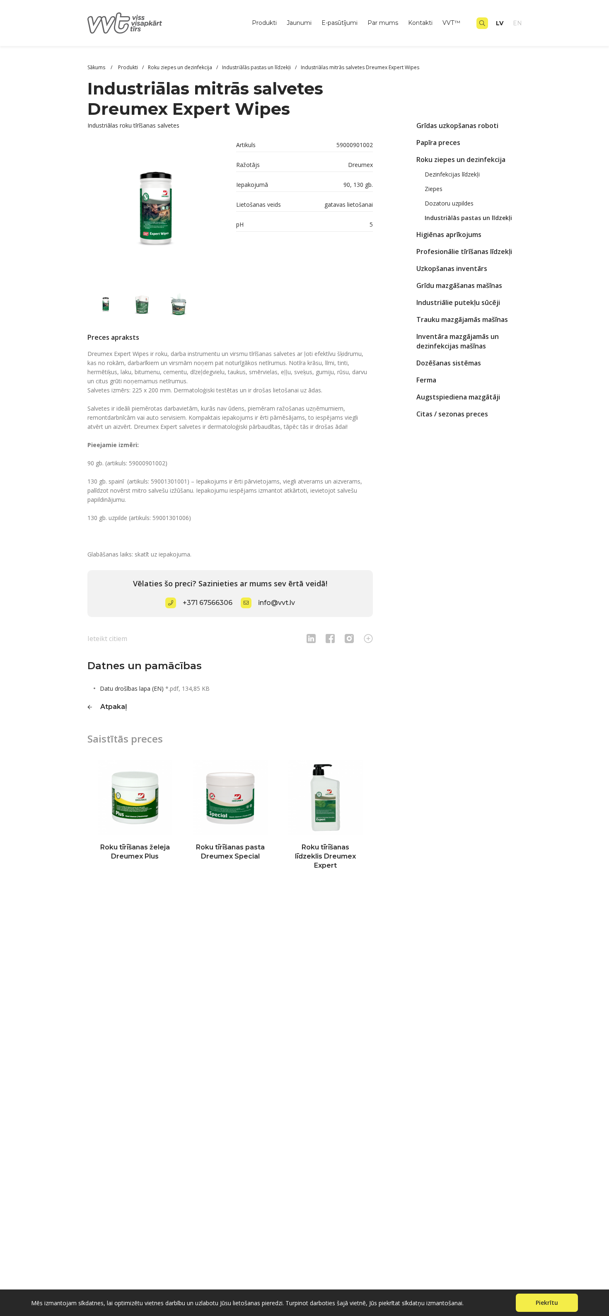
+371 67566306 (207, 603)
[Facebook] (330, 638)
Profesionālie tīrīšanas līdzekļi (464, 251)
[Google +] (368, 638)
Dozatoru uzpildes (449, 203)
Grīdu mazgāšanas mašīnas (459, 285)
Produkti (264, 23)
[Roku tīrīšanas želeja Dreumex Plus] (135, 797)
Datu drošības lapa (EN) (132, 688)
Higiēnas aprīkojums (448, 234)
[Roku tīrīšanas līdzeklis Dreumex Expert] (325, 797)
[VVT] (124, 23)
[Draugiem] (311, 638)
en (517, 23)
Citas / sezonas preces (452, 414)
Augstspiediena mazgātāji (458, 397)
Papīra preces (438, 142)
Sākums (96, 67)
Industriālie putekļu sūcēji (458, 302)
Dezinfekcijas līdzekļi (452, 174)
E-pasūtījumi (339, 23)
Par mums (382, 23)
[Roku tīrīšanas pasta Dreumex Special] (230, 797)
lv (499, 23)
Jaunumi (299, 23)
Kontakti (420, 23)
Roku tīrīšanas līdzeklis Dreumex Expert (325, 856)
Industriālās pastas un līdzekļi (468, 218)
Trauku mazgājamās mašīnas (462, 319)
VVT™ (451, 23)
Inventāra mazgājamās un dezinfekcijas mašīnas (457, 341)
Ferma (426, 380)
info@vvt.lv (276, 603)
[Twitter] (349, 638)
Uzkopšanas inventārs (451, 268)
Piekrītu (547, 1302)
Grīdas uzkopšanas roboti (457, 125)
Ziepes (433, 189)
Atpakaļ (113, 707)
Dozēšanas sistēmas (448, 363)
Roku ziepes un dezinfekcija (460, 159)
